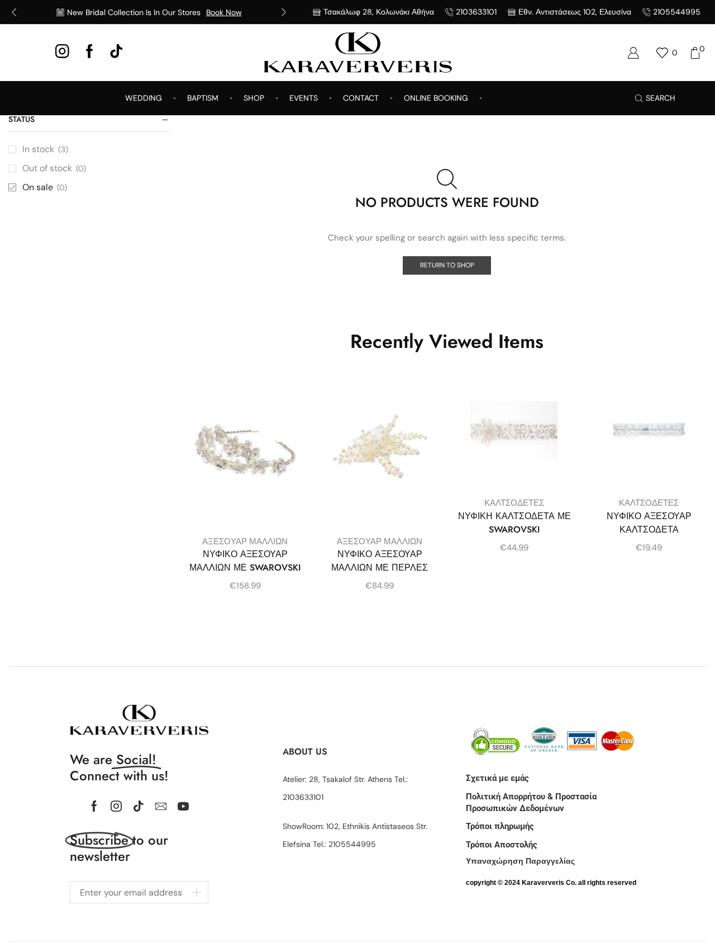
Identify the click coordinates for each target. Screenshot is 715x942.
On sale (44, 187)
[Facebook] (90, 52)
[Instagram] (62, 52)
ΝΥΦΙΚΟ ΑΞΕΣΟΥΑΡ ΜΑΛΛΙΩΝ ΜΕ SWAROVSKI (245, 561)
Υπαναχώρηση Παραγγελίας (520, 860)
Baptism (202, 98)
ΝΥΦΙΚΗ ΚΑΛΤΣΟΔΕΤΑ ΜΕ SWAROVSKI (514, 523)
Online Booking (436, 98)
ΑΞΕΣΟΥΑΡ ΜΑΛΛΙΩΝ (245, 541)
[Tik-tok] (138, 806)
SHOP (254, 98)
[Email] (160, 806)
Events (303, 98)
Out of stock (54, 168)
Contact (361, 98)
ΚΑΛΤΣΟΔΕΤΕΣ (514, 502)
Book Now (224, 12)
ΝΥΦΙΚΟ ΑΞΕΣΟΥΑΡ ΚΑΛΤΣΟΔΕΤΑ (649, 523)
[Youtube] (183, 806)
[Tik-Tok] (116, 52)
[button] (14, 12)
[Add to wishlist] (284, 395)
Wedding (143, 98)
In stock (45, 149)
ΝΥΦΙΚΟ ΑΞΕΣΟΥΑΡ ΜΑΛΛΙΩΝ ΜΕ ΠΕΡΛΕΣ (379, 561)
